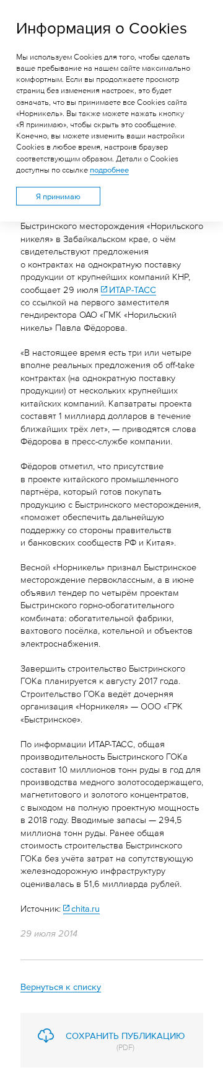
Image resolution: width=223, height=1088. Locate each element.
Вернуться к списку (60, 985)
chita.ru (85, 907)
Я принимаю (58, 196)
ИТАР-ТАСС (132, 288)
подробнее (109, 169)
